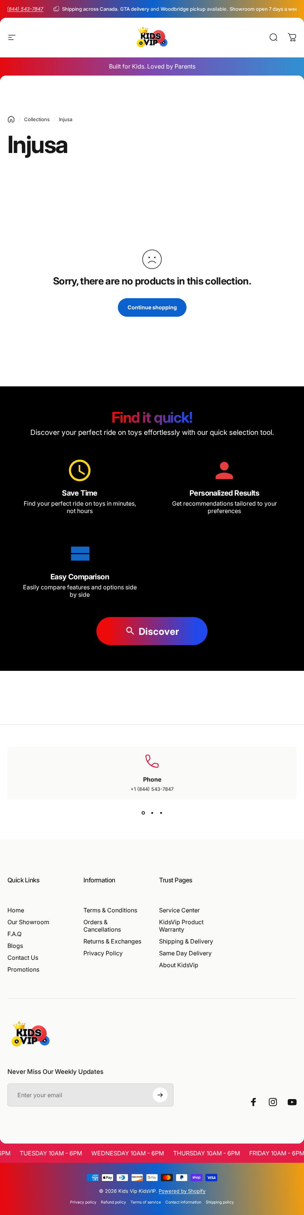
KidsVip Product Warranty (181, 925)
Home (15, 910)
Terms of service (145, 1202)
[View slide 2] (152, 812)
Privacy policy (83, 1202)
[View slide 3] (160, 812)
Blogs (15, 945)
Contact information (183, 1202)
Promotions (23, 969)
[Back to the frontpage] (11, 119)
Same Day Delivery (185, 953)
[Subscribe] (160, 1095)
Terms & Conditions (110, 910)
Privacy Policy (103, 953)
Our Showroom (28, 922)
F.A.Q (14, 934)
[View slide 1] (143, 812)
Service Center (179, 910)
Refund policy (113, 1202)
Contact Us (22, 957)
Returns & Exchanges (112, 941)
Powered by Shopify (182, 1191)
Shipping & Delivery (186, 941)
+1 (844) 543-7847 (152, 789)
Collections (37, 119)
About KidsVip (178, 965)
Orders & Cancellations (102, 925)
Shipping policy (220, 1202)
